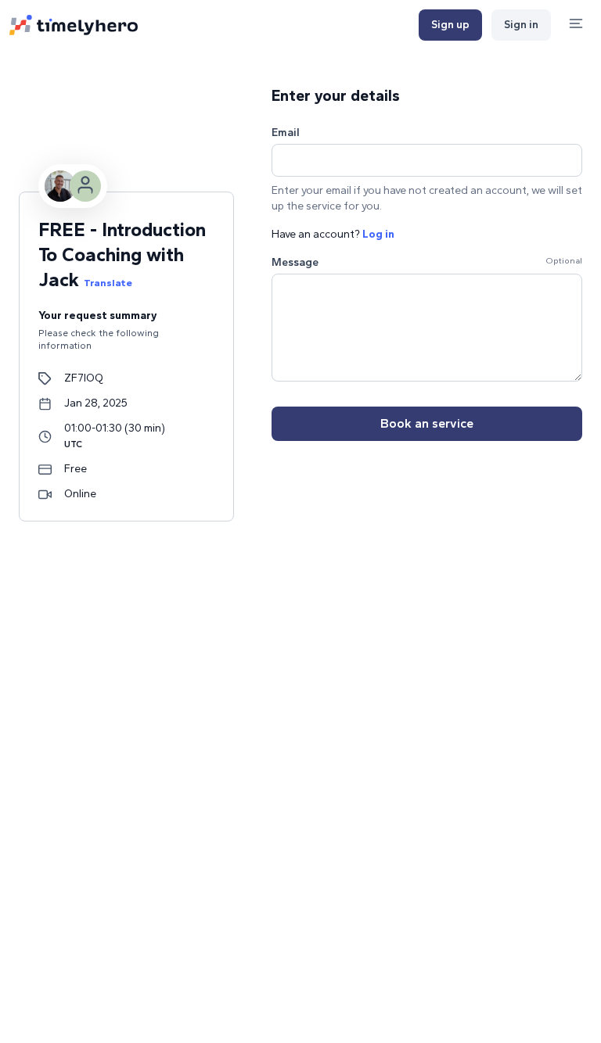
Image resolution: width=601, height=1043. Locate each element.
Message (295, 262)
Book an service (426, 423)
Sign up (450, 24)
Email (286, 132)
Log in (378, 234)
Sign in (521, 24)
